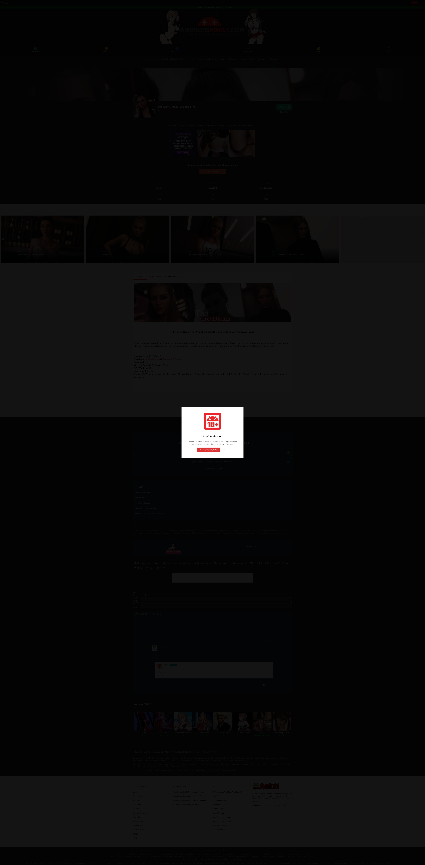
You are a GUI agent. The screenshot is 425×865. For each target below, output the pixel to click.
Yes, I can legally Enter (209, 450)
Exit (223, 450)
